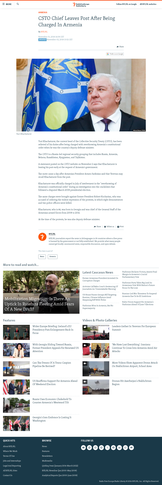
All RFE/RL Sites (10, 471)
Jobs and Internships (12, 461)
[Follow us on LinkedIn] (119, 447)
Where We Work (10, 451)
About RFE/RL (9, 447)
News (44, 447)
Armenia (42, 13)
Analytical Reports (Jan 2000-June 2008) (60, 476)
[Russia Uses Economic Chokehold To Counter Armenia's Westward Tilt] (16, 405)
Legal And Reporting (12, 466)
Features (45, 451)
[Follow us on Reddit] (89, 447)
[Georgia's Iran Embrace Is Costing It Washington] (16, 423)
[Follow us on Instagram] (95, 447)
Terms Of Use (9, 456)
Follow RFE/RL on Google (126, 4)
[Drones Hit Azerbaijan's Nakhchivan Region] (96, 387)
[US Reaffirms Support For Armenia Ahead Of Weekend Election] (16, 387)
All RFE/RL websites (148, 4)
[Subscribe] (131, 447)
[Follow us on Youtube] (83, 447)
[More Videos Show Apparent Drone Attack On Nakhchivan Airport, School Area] (96, 368)
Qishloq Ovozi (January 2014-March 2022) (60, 466)
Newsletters (47, 456)
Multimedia (47, 461)
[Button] (120, 46)
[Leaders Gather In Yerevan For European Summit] (96, 332)
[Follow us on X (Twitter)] (107, 447)
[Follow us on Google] (101, 447)
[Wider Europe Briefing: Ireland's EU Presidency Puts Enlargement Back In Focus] (16, 332)
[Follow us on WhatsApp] (125, 447)
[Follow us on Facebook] (113, 447)
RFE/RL (44, 32)
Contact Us (7, 476)
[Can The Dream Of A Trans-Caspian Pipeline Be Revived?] (16, 368)
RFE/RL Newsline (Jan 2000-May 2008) (59, 471)
